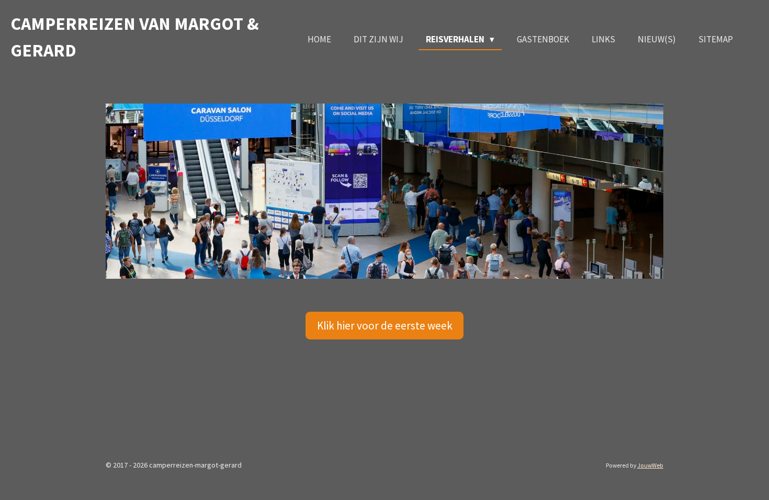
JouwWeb (650, 465)
